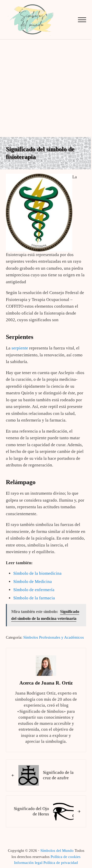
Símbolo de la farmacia (34, 598)
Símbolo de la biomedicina (37, 573)
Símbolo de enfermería (33, 589)
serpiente (20, 348)
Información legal (28, 863)
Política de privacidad (60, 863)
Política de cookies (65, 857)
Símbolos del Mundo (57, 851)
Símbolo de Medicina (32, 581)
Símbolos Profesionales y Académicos (53, 637)
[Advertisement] (46, 88)
